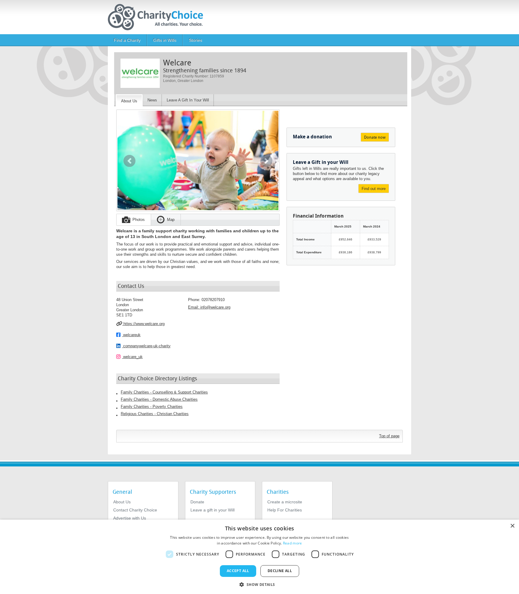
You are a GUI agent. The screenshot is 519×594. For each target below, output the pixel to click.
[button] (129, 161)
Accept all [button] (238, 570)
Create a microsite (284, 501)
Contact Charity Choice (135, 510)
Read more (292, 543)
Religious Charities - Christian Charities (155, 414)
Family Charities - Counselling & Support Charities (164, 392)
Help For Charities (284, 510)
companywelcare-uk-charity (146, 346)
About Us (122, 501)
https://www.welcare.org (143, 323)
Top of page (389, 436)
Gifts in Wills (164, 40)
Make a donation (312, 137)
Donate (197, 501)
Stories (195, 40)
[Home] (158, 17)
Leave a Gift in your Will (320, 162)
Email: (209, 307)
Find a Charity (127, 40)
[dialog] (259, 557)
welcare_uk (132, 356)
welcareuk (131, 335)
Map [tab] (171, 219)
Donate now (375, 137)
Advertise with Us (129, 518)
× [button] (512, 526)
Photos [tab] (138, 219)
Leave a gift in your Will (212, 510)
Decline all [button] (280, 570)
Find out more (374, 188)
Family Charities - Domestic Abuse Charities (159, 399)
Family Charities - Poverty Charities (152, 406)
